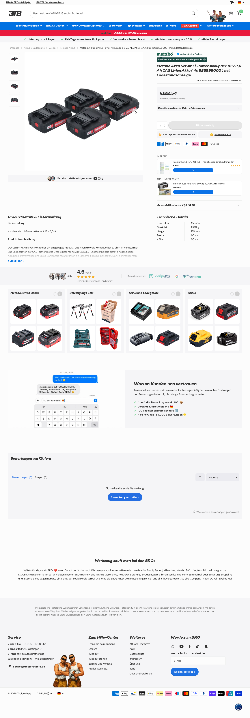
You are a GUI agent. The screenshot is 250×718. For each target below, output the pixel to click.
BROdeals (155, 25)
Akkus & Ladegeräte (34, 47)
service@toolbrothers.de (29, 666)
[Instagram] (99, 178)
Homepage (13, 47)
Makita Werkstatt (98, 668)
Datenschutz (136, 653)
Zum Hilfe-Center (104, 637)
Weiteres (137, 637)
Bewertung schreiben (125, 497)
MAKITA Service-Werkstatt (50, 2)
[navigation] (14, 59)
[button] (193, 170)
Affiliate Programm (140, 644)
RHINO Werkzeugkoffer (86, 25)
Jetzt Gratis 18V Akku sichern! (130, 33)
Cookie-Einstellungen (141, 673)
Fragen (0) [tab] (41, 477)
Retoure (93, 648)
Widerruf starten (98, 658)
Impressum (136, 658)
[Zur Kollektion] (59, 293)
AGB (132, 648)
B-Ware (171, 25)
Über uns (135, 663)
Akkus (52, 47)
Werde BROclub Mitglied (18, 2)
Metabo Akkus (67, 47)
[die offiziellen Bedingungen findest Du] (204, 59)
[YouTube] (95, 178)
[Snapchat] (206, 646)
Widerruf (93, 653)
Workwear (115, 25)
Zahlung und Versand (100, 663)
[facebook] (190, 646)
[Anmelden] (231, 13)
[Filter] (200, 477)
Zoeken (193, 13)
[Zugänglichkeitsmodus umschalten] (232, 3)
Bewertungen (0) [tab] (22, 477)
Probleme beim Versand (102, 644)
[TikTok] (103, 178)
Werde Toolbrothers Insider (188, 653)
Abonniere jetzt (184, 671)
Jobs (132, 668)
